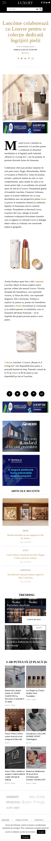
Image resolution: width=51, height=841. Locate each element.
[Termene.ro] (21, 485)
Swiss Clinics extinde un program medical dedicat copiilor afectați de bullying (15, 775)
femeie (19, 306)
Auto (25, 550)
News (25, 531)
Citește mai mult (34, 619)
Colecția (8, 362)
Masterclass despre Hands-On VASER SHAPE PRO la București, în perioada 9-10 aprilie (15, 696)
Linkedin (46, 2)
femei (43, 199)
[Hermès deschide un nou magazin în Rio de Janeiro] (25, 512)
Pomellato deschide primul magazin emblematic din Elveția (20, 609)
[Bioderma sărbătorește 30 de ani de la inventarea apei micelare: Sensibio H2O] (36, 757)
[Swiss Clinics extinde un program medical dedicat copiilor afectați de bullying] (15, 757)
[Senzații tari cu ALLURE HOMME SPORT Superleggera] (36, 720)
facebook (41, 2)
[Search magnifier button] (40, 9)
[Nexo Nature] (21, 450)
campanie (39, 281)
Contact (39, 820)
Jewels (10, 617)
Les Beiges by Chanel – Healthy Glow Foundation (35, 693)
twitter (49, 2)
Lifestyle (25, 570)
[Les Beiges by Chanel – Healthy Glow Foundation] (36, 677)
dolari (15, 373)
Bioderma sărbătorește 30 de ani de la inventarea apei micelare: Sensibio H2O (35, 775)
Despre (5, 820)
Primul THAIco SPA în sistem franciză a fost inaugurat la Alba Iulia (14, 736)
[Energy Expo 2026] (25, 127)
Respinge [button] (25, 837)
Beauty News (10, 705)
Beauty (26, 53)
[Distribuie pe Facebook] (18, 58)
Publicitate (22, 820)
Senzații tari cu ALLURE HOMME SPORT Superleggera (36, 736)
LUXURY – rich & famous (25, 3)
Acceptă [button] (41, 832)
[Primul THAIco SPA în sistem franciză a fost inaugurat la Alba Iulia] (15, 720)
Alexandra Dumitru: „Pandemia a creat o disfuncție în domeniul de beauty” (25, 642)
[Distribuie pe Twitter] (22, 58)
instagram (44, 2)
